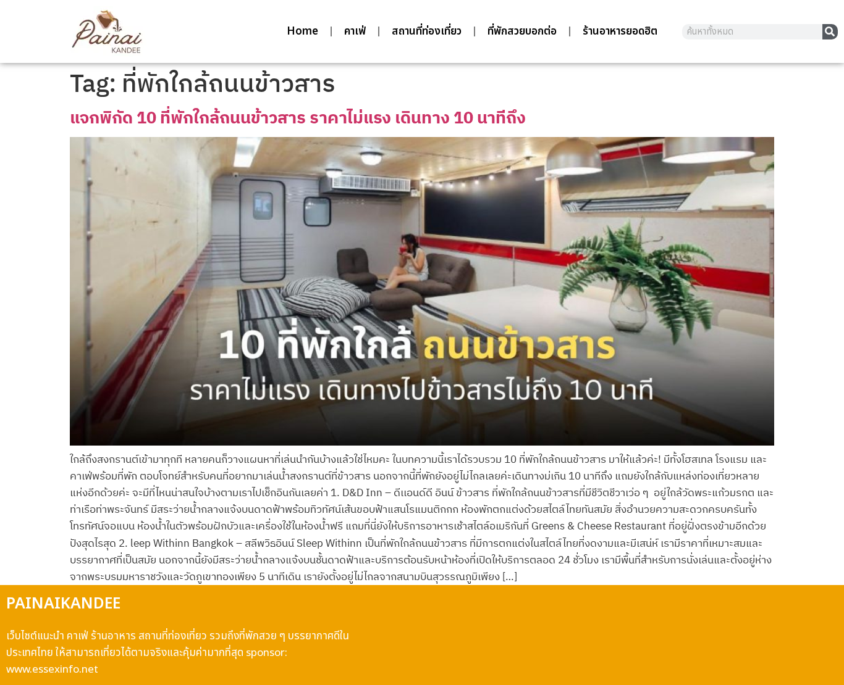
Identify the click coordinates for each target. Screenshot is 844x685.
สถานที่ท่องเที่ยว (427, 31)
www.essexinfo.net (52, 670)
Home (302, 31)
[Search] (830, 31)
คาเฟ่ (355, 31)
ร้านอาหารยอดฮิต (620, 31)
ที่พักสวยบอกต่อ (522, 31)
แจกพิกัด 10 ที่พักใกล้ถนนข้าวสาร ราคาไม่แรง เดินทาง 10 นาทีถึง (298, 117)
